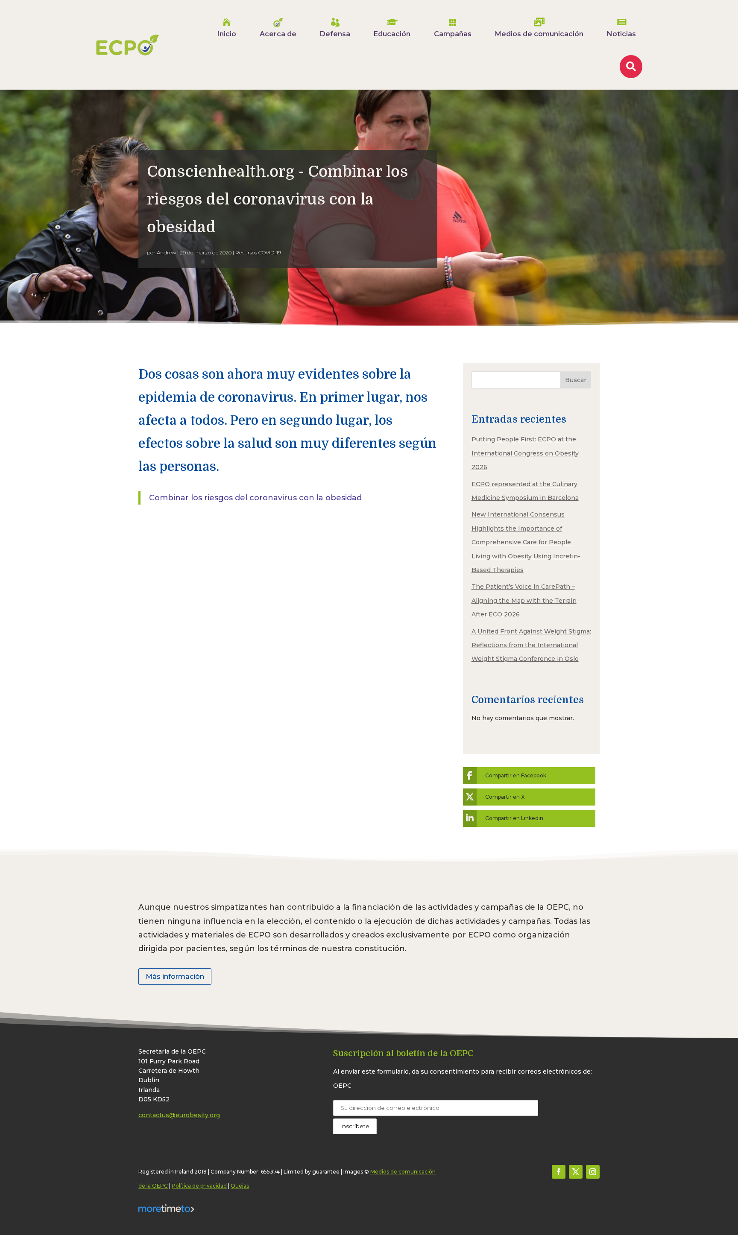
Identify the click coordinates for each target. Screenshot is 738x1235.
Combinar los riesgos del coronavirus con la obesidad (255, 497)
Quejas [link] (240, 1185)
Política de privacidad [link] (199, 1185)
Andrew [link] (166, 252)
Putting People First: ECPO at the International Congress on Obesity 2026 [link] (525, 453)
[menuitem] (227, 28)
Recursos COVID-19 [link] (258, 252)
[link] (128, 44)
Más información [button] (175, 976)
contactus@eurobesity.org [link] (179, 1115)
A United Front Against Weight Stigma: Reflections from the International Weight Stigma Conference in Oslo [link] (531, 645)
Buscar (575, 380)
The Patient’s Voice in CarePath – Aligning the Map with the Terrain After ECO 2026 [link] (524, 600)
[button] (558, 1172)
